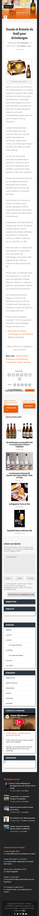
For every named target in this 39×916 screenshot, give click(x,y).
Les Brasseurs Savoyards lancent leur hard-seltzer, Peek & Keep (19, 475)
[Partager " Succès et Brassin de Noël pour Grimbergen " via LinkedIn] (26, 375)
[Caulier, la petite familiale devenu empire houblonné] (6, 827)
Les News (21, 46)
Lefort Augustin (12, 871)
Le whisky (9, 650)
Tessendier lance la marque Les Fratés (20, 854)
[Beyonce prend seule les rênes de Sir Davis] (6, 808)
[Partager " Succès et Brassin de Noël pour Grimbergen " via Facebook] (9, 375)
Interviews (9, 698)
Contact (9, 635)
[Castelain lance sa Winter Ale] (19, 519)
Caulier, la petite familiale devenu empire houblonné (20, 827)
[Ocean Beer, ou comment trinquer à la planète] (6, 797)
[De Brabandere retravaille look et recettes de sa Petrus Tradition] (19, 430)
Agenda (8, 630)
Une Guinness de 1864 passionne (22, 818)
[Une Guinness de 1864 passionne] (6, 819)
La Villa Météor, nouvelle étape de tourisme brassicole (18, 734)
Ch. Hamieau (22, 43)
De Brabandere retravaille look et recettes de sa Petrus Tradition (19, 444)
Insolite (8, 693)
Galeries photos (11, 683)
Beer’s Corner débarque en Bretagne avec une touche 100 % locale (22, 785)
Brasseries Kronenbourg (17, 359)
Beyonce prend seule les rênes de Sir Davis (21, 808)
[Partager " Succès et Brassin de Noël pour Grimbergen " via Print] (19, 379)
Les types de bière (15, 645)
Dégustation (10, 678)
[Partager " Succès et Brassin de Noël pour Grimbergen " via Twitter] (13, 375)
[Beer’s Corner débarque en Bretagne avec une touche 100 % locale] (6, 784)
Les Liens (9, 660)
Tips (23, 910)
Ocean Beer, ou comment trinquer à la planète (19, 797)
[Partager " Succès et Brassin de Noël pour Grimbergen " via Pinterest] (22, 375)
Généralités (10, 688)
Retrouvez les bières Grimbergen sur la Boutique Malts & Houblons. (20, 334)
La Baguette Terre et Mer (19, 504)
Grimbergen (11, 362)
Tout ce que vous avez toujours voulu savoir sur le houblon (19, 741)
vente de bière (24, 362)
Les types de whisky (16, 655)
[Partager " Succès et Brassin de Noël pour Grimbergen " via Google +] (17, 375)
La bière (9, 640)
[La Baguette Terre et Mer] (19, 492)
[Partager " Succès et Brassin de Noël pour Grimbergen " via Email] (30, 375)
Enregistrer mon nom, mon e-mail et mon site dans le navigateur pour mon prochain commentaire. (18, 586)
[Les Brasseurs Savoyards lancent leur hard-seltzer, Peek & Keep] (19, 461)
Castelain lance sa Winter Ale (19, 530)
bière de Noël (22, 356)
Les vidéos (9, 666)
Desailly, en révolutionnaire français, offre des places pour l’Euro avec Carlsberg (19, 749)
